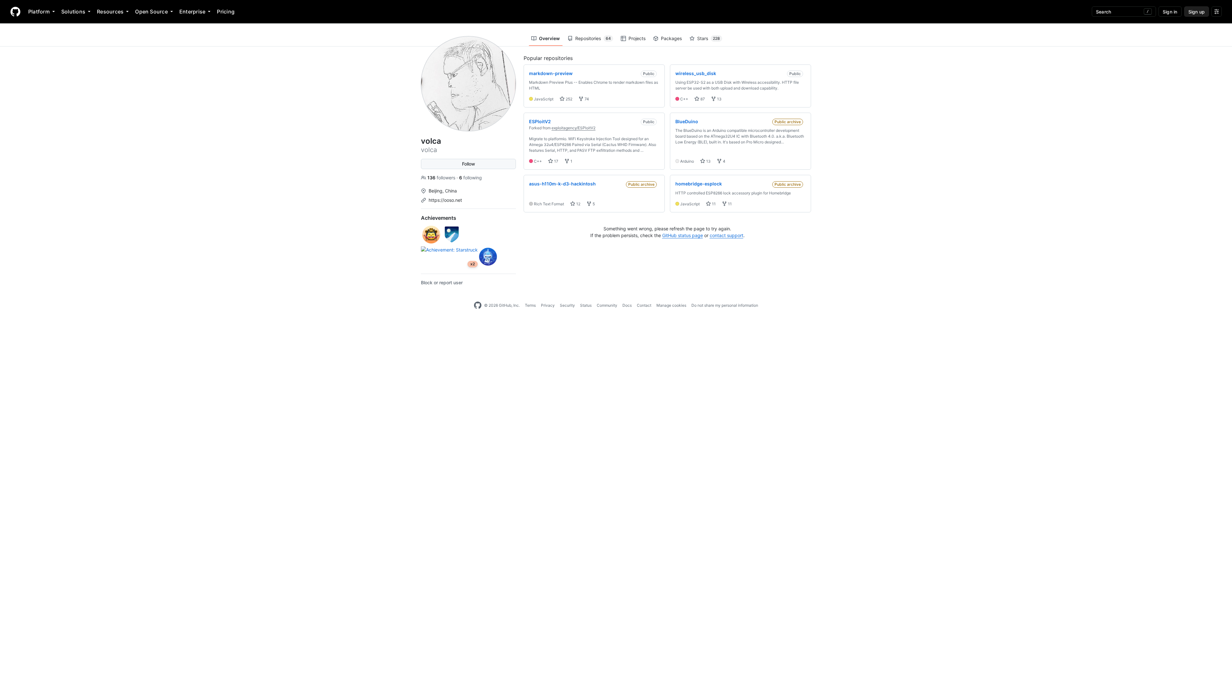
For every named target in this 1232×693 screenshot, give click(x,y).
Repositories (593, 38)
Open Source (151, 11)
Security (567, 305)
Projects (637, 38)
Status (586, 305)
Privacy (548, 305)
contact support (726, 235)
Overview (549, 38)
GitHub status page (682, 235)
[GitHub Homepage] (478, 305)
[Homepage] (15, 11)
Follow (468, 164)
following (470, 177)
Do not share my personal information (724, 305)
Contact (644, 305)
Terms (530, 305)
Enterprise (192, 11)
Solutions (73, 11)
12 (577, 203)
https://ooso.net (445, 200)
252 (568, 99)
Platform (39, 11)
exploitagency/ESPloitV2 (573, 127)
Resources (110, 11)
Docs (627, 305)
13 (719, 99)
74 (586, 99)
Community (607, 305)
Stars (708, 38)
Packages (671, 38)
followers (442, 177)
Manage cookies (671, 305)
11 (713, 203)
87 (702, 99)
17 (555, 161)
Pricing (226, 11)
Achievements (438, 218)
